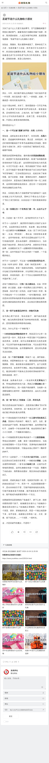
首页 (5, 8)
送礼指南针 (12, 551)
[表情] (42, 687)
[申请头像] (43, 671)
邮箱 (6, 698)
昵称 (6, 693)
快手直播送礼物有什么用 (11, 628)
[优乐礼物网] (24, 2)
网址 (6, 704)
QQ (6, 710)
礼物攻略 (12, 8)
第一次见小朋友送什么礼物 (35, 582)
